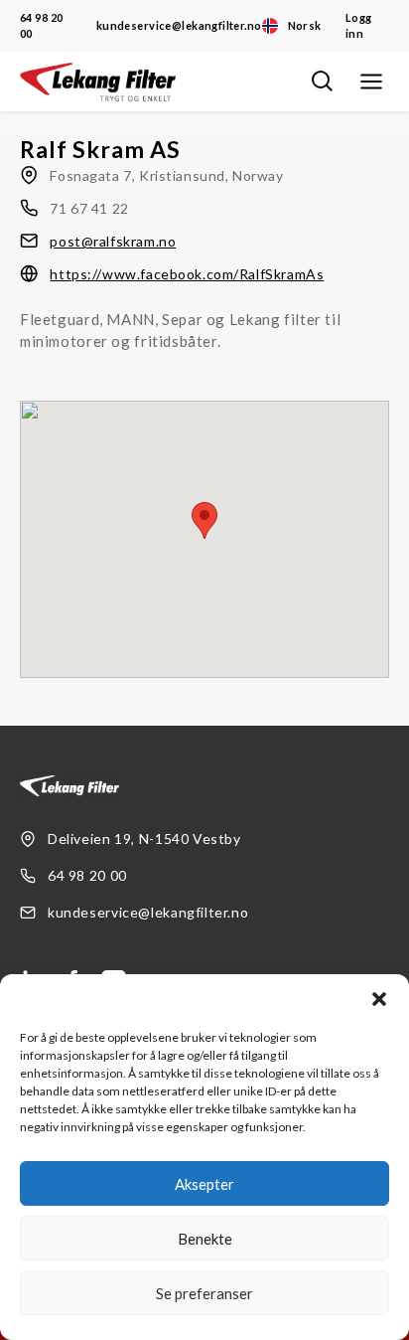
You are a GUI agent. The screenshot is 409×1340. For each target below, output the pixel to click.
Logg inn (358, 25)
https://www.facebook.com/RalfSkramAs (187, 273)
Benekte (205, 1239)
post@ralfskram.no (113, 241)
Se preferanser (204, 1293)
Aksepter (204, 1184)
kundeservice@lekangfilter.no (179, 25)
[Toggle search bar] (322, 81)
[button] (379, 999)
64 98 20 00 (41, 26)
